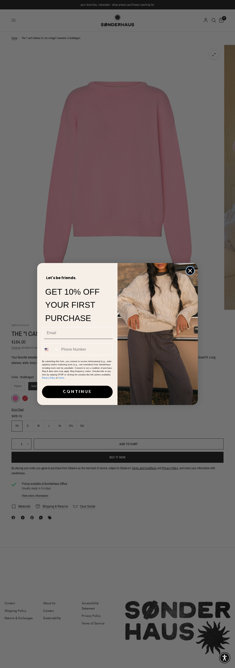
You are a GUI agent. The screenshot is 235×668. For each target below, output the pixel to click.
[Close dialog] (190, 271)
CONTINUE (77, 392)
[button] (224, 657)
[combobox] (50, 349)
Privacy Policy (49, 378)
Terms (61, 378)
